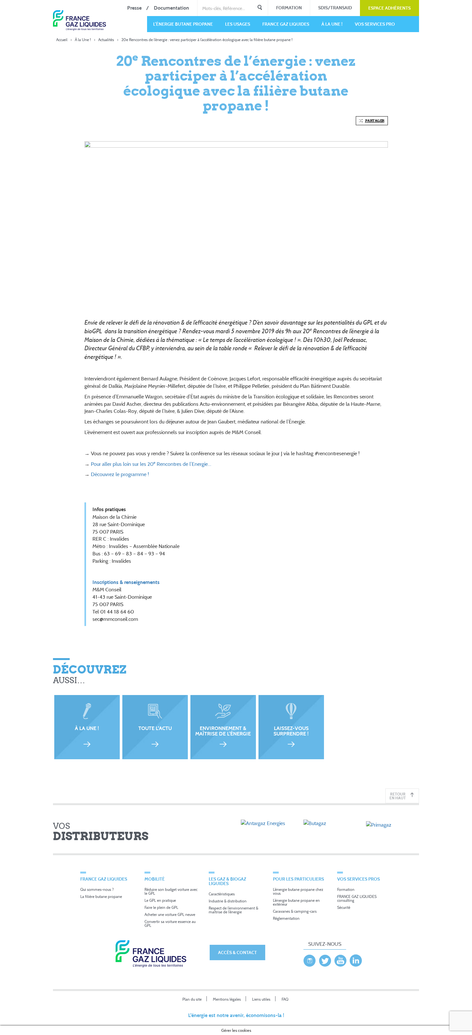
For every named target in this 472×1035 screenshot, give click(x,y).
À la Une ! (332, 24)
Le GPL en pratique (160, 900)
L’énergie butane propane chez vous (298, 891)
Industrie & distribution (228, 901)
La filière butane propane (101, 896)
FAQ (285, 999)
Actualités (106, 39)
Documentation (171, 8)
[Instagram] (309, 959)
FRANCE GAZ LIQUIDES (285, 24)
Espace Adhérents (389, 8)
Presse (134, 8)
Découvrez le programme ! (120, 474)
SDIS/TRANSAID (335, 7)
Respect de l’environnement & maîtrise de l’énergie (233, 910)
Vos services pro (375, 24)
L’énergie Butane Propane (183, 24)
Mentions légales (227, 999)
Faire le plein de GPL (161, 907)
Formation (289, 7)
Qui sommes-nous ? (97, 889)
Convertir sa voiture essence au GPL (170, 923)
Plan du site (192, 999)
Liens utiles (261, 999)
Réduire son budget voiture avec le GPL (170, 891)
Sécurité (343, 907)
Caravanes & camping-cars (295, 911)
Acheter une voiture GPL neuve (169, 914)
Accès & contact (237, 952)
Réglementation (286, 918)
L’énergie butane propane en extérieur (296, 902)
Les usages (237, 24)
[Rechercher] (260, 8)
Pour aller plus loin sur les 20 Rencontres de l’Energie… (152, 464)
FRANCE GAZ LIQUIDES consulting (357, 898)
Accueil (61, 39)
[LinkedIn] (356, 959)
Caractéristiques (222, 893)
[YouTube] (340, 959)
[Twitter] (325, 959)
